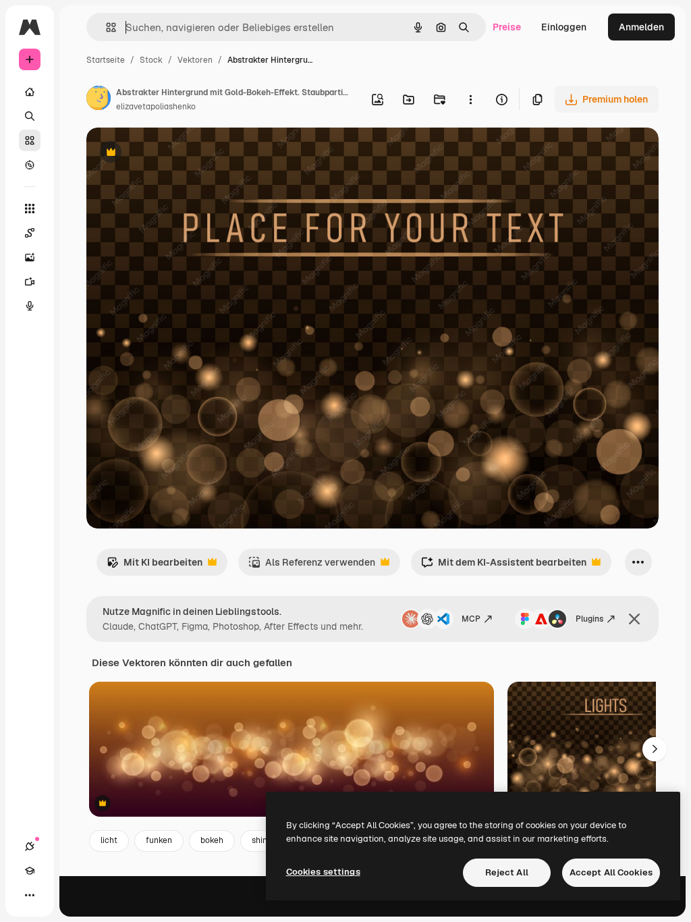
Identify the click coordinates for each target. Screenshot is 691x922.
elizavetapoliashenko (156, 106)
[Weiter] (654, 749)
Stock (151, 60)
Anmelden (641, 27)
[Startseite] (29, 92)
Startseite (105, 60)
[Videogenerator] (29, 281)
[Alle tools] (29, 208)
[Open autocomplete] (105, 27)
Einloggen (563, 27)
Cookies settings (323, 871)
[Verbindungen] (29, 846)
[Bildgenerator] (29, 257)
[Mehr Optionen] (470, 99)
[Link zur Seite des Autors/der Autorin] (98, 100)
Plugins (589, 619)
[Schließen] (634, 619)
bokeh (211, 840)
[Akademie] (29, 871)
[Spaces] (29, 233)
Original (173, 153)
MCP (471, 619)
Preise (507, 27)
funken (159, 840)
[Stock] (29, 140)
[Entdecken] (29, 164)
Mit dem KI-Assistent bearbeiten (503, 566)
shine (262, 840)
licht (109, 840)
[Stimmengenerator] (29, 306)
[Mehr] (29, 895)
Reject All (506, 872)
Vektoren (195, 60)
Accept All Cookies (611, 872)
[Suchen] (29, 116)
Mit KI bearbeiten (154, 566)
